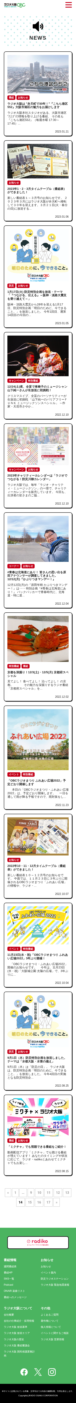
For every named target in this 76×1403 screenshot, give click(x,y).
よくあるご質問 (49, 1314)
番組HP (8, 1272)
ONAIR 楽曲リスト (14, 1290)
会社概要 (9, 1314)
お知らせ (46, 1266)
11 (48, 1193)
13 (67, 1193)
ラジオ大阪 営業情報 (52, 1339)
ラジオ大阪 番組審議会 (17, 1345)
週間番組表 (10, 1266)
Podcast (8, 1284)
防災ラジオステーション (55, 1278)
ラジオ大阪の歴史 (14, 1339)
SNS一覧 (9, 1278)
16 (39, 1202)
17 (48, 1202)
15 (30, 1202)
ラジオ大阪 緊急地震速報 (55, 1284)
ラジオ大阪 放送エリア (17, 1333)
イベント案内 (48, 1272)
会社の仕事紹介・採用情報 (19, 1320)
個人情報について (51, 1326)
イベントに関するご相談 (55, 1333)
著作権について (49, 1320)
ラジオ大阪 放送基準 (15, 1326)
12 (58, 1193)
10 (39, 1193)
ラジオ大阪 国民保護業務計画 (19, 1353)
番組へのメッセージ (15, 1297)
